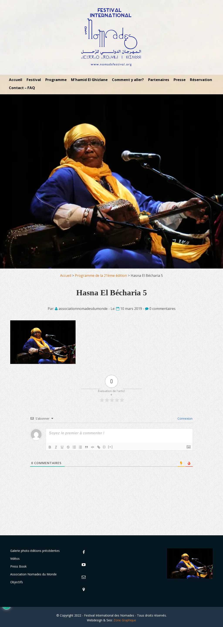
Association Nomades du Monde (33, 574)
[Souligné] (62, 447)
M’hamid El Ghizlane (89, 79)
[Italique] (56, 447)
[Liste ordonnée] (74, 447)
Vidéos (15, 558)
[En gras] (50, 447)
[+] (110, 446)
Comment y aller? (128, 79)
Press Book (18, 566)
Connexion (185, 418)
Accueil (15, 79)
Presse (180, 79)
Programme (56, 79)
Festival (34, 79)
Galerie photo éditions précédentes (35, 551)
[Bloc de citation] (86, 447)
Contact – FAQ (22, 87)
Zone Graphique (124, 620)
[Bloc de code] (93, 447)
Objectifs (16, 582)
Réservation (201, 79)
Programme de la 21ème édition (101, 275)
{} (104, 446)
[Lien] (99, 447)
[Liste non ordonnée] (80, 447)
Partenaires (158, 79)
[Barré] (68, 447)
